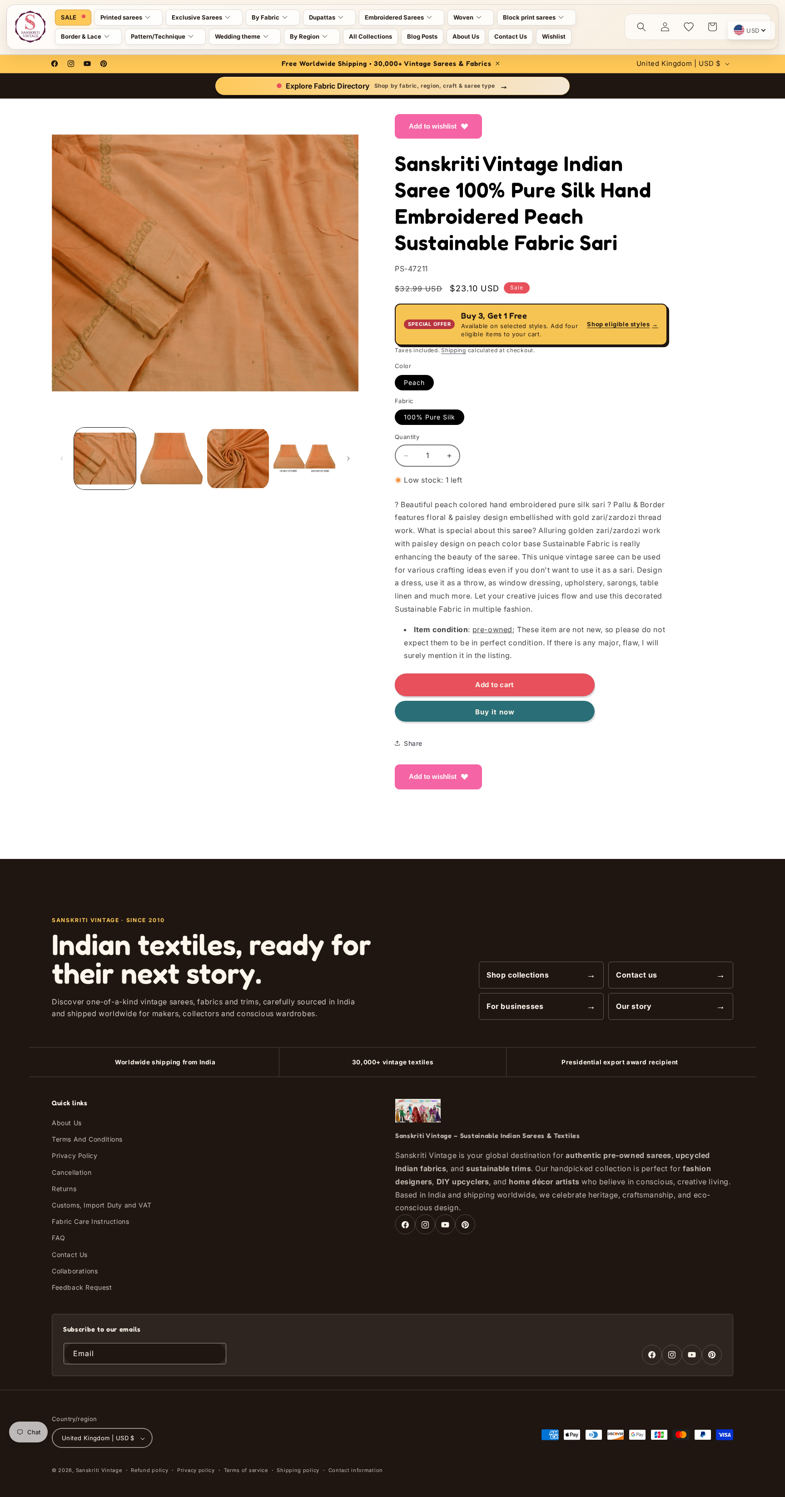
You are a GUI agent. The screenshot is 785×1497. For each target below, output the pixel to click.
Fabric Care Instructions (90, 1221)
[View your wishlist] (688, 26)
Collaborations (75, 1271)
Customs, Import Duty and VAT (102, 1205)
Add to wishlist (433, 126)
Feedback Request (82, 1287)
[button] (128, 17)
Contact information (355, 1470)
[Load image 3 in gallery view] (238, 458)
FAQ (58, 1238)
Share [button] (413, 743)
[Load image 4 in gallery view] (304, 458)
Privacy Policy (74, 1156)
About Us (67, 1123)
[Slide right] (348, 459)
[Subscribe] (216, 1353)
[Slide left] (62, 459)
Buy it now (495, 712)
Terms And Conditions (87, 1139)
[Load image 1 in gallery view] (105, 458)
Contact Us (70, 1254)
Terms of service (246, 1470)
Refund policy (149, 1470)
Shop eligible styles (622, 324)
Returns (64, 1189)
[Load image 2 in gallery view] (171, 458)
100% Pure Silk (429, 417)
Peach (414, 382)
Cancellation (71, 1172)
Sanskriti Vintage (99, 1470)
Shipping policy (298, 1470)
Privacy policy (196, 1470)
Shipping (453, 350)
